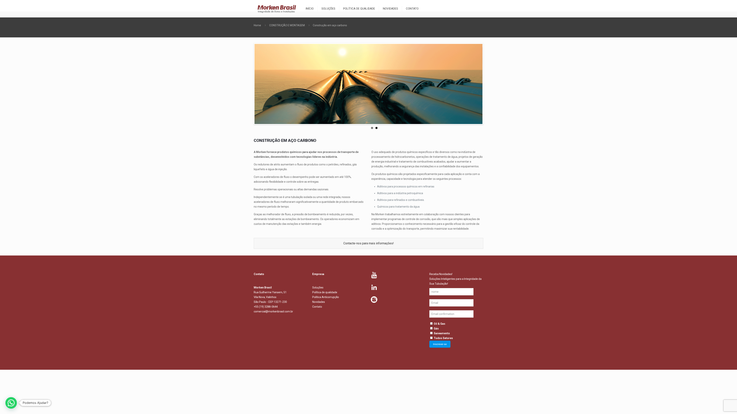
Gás (436, 328)
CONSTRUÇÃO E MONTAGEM (287, 25)
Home (257, 25)
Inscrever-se (440, 344)
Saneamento (442, 333)
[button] (11, 403)
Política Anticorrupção (325, 297)
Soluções (317, 287)
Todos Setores (443, 338)
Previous (249, 84)
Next (488, 84)
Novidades (318, 301)
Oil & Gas (439, 323)
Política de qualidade (324, 292)
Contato (317, 306)
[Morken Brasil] (277, 8)
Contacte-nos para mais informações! (368, 243)
